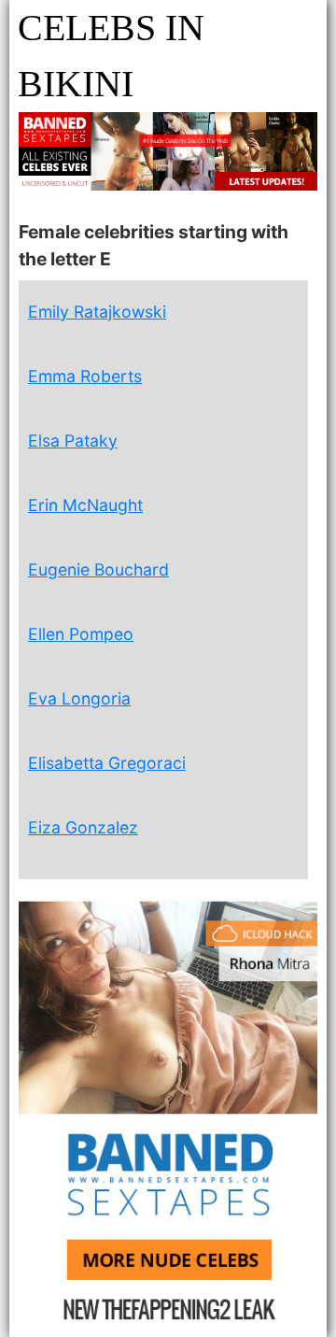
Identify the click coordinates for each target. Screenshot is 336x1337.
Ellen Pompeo (80, 634)
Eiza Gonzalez (83, 827)
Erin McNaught (85, 505)
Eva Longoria (79, 698)
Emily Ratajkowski (97, 311)
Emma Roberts (85, 376)
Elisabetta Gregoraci (107, 763)
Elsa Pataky (73, 440)
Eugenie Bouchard (98, 569)
